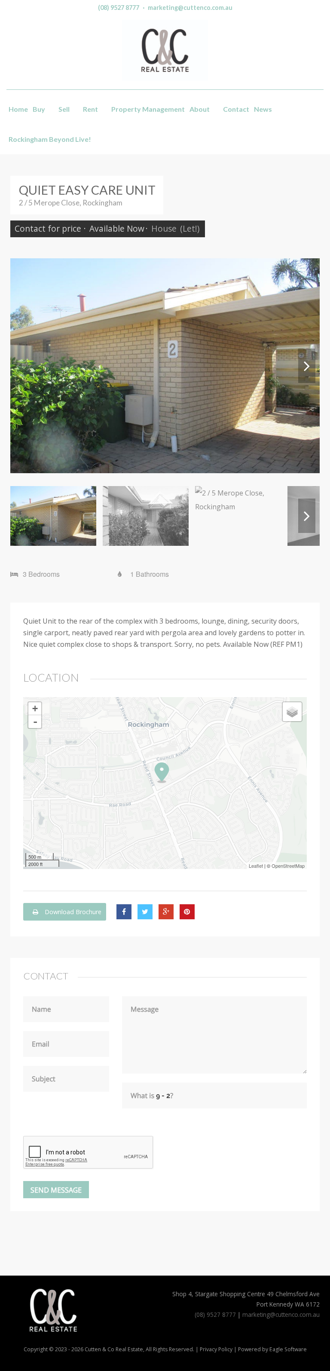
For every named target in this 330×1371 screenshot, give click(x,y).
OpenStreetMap (288, 865)
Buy (39, 109)
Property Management (148, 109)
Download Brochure (72, 912)
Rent (90, 109)
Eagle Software (288, 1349)
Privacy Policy (216, 1349)
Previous (23, 366)
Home (18, 109)
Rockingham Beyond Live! (50, 139)
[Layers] (292, 711)
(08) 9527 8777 (118, 7)
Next (306, 366)
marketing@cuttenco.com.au (190, 7)
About (199, 109)
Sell (64, 109)
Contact (236, 109)
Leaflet (256, 865)
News (263, 109)
